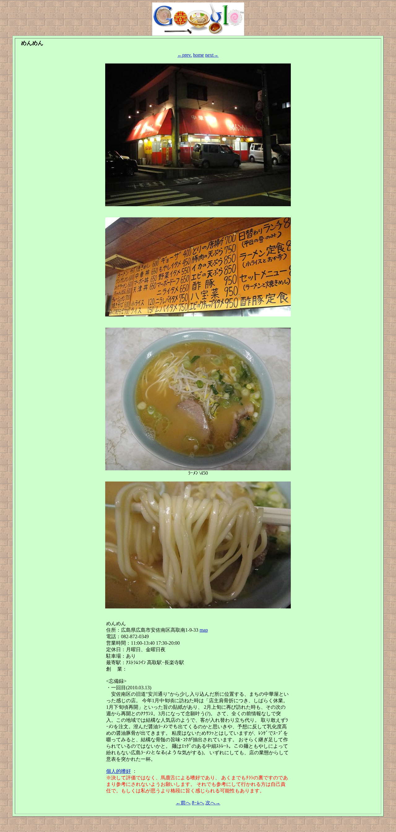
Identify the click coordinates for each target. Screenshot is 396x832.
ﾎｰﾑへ (198, 802)
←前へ (183, 802)
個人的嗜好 (118, 771)
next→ (211, 55)
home (198, 55)
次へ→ (212, 802)
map (204, 630)
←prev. (184, 55)
